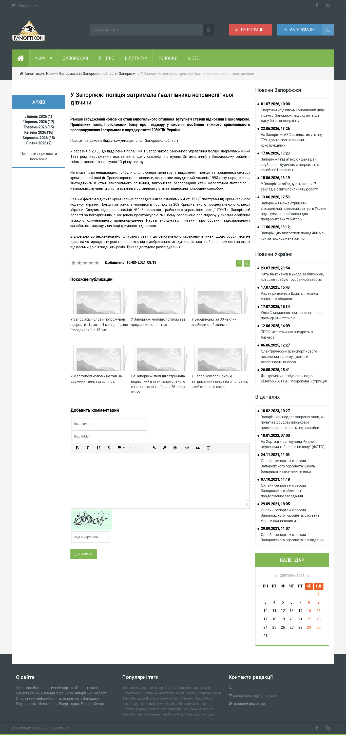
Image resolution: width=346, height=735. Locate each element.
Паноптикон (60, 728)
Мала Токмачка (146, 693)
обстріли (128, 709)
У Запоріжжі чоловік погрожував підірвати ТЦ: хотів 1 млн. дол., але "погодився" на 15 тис (99, 324)
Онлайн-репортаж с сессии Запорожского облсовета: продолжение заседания (283, 490)
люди (175, 704)
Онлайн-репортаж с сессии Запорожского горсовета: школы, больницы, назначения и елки (288, 466)
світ (164, 714)
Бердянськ (130, 688)
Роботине (192, 693)
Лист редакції (30, 6)
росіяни (137, 714)
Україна (205, 693)
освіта (155, 709)
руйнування (152, 714)
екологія (158, 698)
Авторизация (302, 30)
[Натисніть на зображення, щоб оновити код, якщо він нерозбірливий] (91, 519)
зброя (208, 698)
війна (126, 698)
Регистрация (252, 30)
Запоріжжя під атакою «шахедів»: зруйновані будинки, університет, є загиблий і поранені (290, 164)
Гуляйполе (146, 688)
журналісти (174, 698)
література (187, 704)
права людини (171, 709)
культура (163, 704)
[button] (77, 448)
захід (199, 698)
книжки (151, 704)
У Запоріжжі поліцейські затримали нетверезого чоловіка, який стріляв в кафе (219, 381)
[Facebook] (316, 5)
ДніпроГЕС (162, 688)
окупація (142, 709)
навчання (203, 704)
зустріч (139, 704)
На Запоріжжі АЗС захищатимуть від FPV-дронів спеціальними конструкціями (291, 140)
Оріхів (180, 693)
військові (138, 698)
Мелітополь (167, 693)
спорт (172, 714)
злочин (127, 704)
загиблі (188, 698)
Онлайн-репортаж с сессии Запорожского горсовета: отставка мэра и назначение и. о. (290, 515)
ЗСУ (173, 688)
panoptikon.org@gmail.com (255, 696)
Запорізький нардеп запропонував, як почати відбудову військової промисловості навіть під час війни (292, 422)
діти (149, 698)
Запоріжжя (185, 688)
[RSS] (328, 5)
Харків (216, 693)
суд (180, 714)
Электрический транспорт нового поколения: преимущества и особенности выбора (289, 356)
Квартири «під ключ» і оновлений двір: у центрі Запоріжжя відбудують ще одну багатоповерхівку (293, 115)
